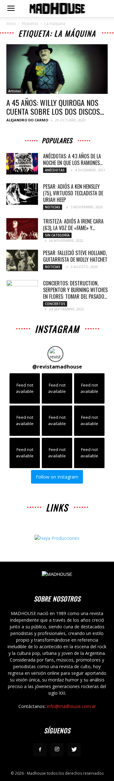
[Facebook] (40, 749)
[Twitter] (74, 749)
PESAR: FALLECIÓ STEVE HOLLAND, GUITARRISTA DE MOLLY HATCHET (75, 256)
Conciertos (55, 304)
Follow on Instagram (57, 477)
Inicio (11, 23)
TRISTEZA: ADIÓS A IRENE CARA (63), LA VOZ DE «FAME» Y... (73, 224)
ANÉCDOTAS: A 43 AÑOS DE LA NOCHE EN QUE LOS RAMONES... (73, 159)
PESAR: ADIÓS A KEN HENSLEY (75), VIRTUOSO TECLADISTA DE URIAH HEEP (73, 193)
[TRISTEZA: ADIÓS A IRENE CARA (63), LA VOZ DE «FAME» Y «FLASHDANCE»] (22, 229)
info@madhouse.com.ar (71, 706)
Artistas (14, 91)
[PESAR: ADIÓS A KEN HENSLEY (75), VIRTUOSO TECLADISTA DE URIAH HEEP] (22, 194)
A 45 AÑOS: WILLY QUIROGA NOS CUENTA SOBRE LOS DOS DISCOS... (55, 107)
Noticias (52, 207)
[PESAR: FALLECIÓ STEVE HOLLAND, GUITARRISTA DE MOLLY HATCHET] (22, 261)
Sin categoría (57, 235)
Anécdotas (55, 170)
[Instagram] (57, 749)
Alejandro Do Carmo (27, 120)
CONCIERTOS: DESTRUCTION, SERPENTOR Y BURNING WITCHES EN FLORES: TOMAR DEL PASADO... (75, 289)
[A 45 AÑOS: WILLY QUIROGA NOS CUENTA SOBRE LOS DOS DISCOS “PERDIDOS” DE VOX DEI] (57, 69)
